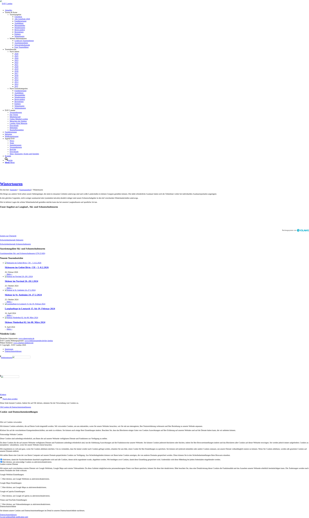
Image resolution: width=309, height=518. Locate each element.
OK (1, 407)
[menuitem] (157, 10)
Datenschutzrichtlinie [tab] (8, 506)
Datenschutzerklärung (8, 515)
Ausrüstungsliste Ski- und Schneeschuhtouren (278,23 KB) (22, 253)
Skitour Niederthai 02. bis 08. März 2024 (25, 322)
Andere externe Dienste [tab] (9, 464)
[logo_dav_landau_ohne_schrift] (6, 4)
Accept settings (6, 517)
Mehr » (9, 274)
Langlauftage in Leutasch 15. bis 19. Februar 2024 (30, 308)
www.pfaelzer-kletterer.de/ (23, 343)
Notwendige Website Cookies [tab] (11, 434)
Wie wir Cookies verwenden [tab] (11, 422)
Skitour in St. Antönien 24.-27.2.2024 (23, 295)
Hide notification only (20, 517)
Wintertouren (11, 184)
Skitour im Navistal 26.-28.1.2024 (21, 281)
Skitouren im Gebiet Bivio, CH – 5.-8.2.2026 (27, 267)
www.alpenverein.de (26, 338)
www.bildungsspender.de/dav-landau (39, 341)
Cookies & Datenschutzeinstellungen (17, 407)
